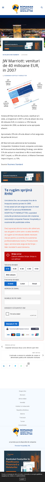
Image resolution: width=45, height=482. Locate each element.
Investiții (22, 402)
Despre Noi (22, 391)
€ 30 (22, 269)
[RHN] (22, 7)
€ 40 (29, 269)
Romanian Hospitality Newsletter (15, 75)
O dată (10, 284)
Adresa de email (11, 289)
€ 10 (7, 269)
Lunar (22, 284)
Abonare (22, 395)
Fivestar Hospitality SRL (22, 446)
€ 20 (14, 269)
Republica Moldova (23, 410)
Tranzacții (23, 417)
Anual (34, 284)
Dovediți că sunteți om (14, 308)
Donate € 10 (11, 324)
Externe (22, 414)
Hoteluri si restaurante (11, 54)
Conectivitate (22, 425)
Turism (22, 421)
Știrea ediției (22, 399)
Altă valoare (11, 275)
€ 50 (36, 269)
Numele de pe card (12, 298)
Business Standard (15, 164)
